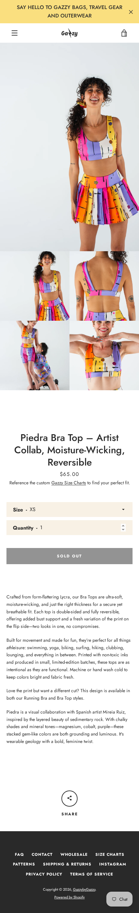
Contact (42, 854)
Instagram (112, 864)
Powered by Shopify (69, 897)
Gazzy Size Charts (68, 482)
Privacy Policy (44, 874)
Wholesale (74, 854)
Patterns (24, 864)
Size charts (109, 854)
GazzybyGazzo (84, 889)
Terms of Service (91, 874)
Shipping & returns (67, 864)
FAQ (19, 854)
